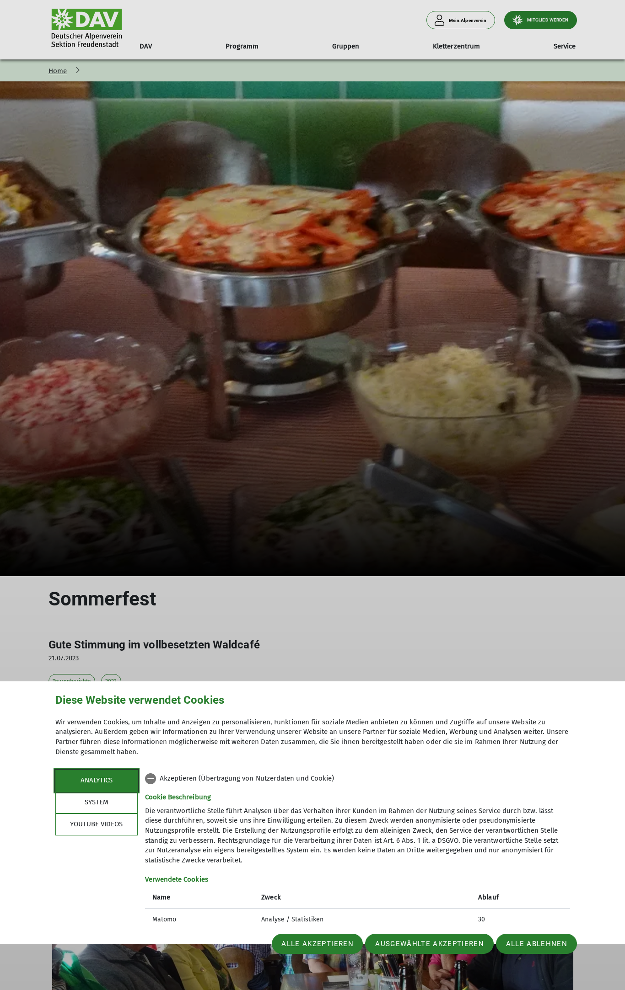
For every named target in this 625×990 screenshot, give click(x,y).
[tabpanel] (357, 850)
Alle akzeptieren (317, 944)
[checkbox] (357, 779)
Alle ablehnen (536, 944)
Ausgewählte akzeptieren (429, 944)
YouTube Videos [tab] (96, 824)
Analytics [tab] (97, 780)
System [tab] (96, 802)
